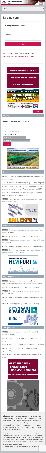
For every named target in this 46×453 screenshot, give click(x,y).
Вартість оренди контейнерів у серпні (23, 236)
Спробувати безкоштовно (24, 56)
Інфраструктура (11, 128)
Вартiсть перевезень (13, 125)
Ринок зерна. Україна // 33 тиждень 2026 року (26, 344)
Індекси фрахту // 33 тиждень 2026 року (24, 287)
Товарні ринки (9, 328)
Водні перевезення (11, 277)
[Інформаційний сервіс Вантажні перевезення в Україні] (23, 4)
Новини (6, 172)
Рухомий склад (11, 134)
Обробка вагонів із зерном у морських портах (26, 183)
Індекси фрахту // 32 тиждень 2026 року (24, 303)
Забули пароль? (8, 56)
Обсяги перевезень (12, 131)
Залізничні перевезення (13, 226)
